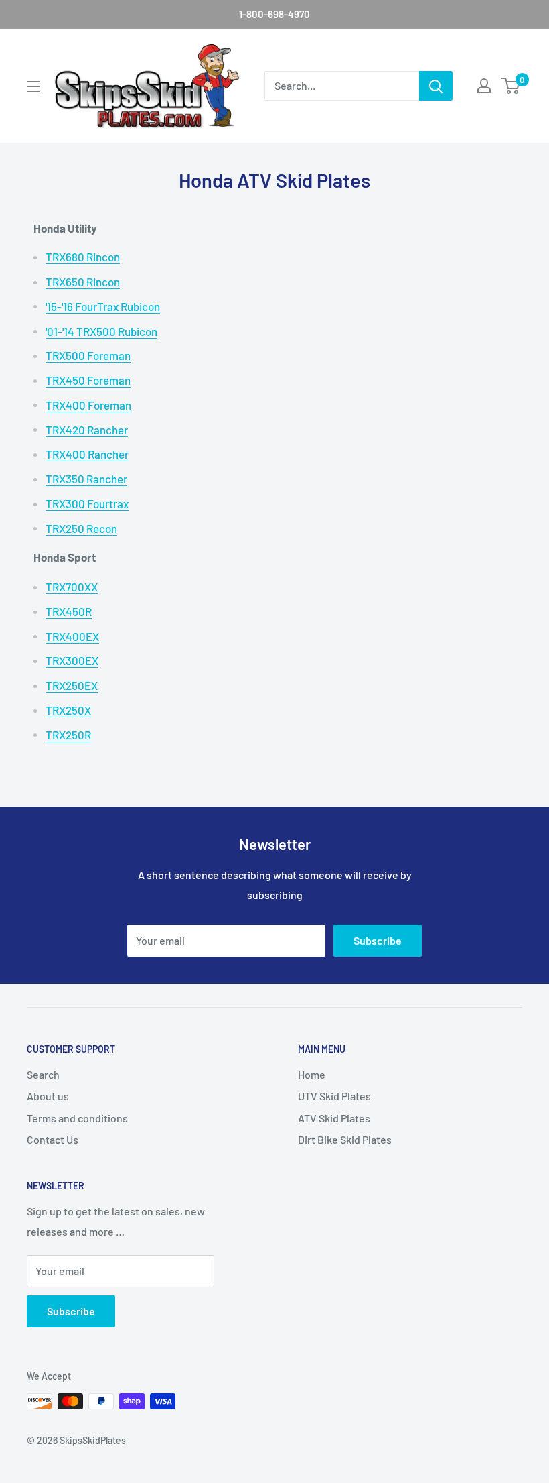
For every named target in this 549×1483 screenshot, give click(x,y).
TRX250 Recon (81, 528)
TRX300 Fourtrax (87, 503)
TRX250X (68, 710)
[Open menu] (33, 86)
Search (43, 1074)
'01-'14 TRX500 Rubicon (101, 331)
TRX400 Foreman (88, 405)
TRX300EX (72, 660)
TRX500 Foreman (88, 355)
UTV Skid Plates (334, 1095)
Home (311, 1074)
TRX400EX (72, 636)
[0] (511, 86)
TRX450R (69, 611)
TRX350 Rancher (86, 478)
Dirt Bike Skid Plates (345, 1139)
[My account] (484, 85)
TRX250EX (72, 685)
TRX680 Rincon (83, 256)
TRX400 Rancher (87, 454)
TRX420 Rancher (87, 429)
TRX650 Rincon (83, 281)
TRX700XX (72, 586)
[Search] (436, 86)
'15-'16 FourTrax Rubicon (103, 306)
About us (48, 1095)
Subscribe (378, 940)
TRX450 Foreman (88, 380)
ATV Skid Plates (334, 1118)
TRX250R (68, 735)
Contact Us (52, 1139)
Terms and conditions (77, 1118)
